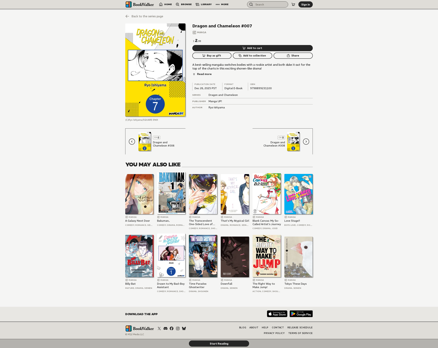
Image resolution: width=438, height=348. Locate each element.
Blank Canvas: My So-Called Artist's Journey (267, 222)
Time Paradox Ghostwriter (198, 285)
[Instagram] (178, 328)
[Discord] (165, 328)
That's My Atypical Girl (235, 220)
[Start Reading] (155, 70)
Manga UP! (215, 101)
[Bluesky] (184, 328)
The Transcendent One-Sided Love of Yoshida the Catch (201, 222)
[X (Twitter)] (159, 328)
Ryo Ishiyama (217, 107)
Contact (278, 327)
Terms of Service (300, 333)
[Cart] (293, 4)
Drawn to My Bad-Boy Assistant (171, 285)
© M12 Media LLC (134, 334)
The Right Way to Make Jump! (264, 285)
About (253, 327)
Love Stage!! (292, 220)
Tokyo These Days (295, 283)
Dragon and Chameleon (223, 95)
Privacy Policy (274, 333)
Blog (242, 327)
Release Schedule (300, 327)
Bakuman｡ (163, 220)
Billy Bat (130, 283)
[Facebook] (172, 328)
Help (265, 327)
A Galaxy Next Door (137, 220)
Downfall (226, 283)
